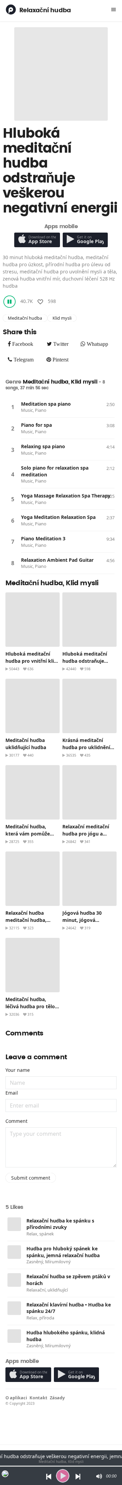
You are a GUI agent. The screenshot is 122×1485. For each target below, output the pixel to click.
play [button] (62, 1476)
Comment (16, 1121)
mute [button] (98, 1476)
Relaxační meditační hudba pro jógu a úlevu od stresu (85, 833)
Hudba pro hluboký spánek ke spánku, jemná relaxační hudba (63, 1252)
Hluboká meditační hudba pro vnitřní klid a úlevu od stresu (31, 661)
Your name (17, 1070)
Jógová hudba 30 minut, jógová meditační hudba (82, 920)
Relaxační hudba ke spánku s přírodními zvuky (60, 1224)
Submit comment (30, 1178)
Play (12, 407)
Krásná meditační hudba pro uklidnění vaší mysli (86, 747)
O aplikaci (16, 1398)
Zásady (57, 1398)
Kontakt (38, 1398)
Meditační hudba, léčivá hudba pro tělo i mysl (31, 1006)
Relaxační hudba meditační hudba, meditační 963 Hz (25, 920)
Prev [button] (47, 1476)
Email (11, 1093)
